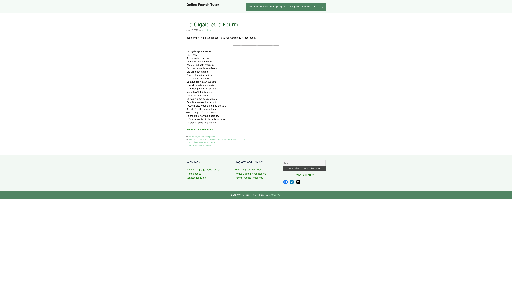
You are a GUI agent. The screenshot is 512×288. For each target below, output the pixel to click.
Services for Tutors (196, 177)
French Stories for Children (215, 139)
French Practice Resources (249, 177)
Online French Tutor (202, 5)
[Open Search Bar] (322, 7)
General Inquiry (304, 175)
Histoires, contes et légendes (202, 136)
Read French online (236, 139)
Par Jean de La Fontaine (199, 129)
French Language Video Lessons (204, 169)
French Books (193, 173)
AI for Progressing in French (249, 169)
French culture (195, 139)
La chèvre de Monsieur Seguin (202, 142)
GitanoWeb (276, 195)
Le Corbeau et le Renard (200, 145)
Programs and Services (301, 6)
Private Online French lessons (250, 173)
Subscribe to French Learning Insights (267, 6)
